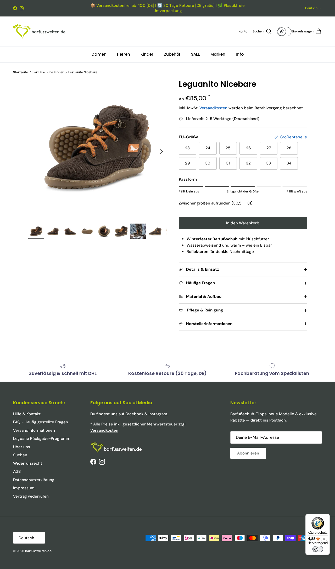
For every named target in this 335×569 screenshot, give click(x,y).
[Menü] (326, 517)
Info (240, 54)
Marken (217, 54)
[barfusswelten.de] (39, 31)
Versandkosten (213, 108)
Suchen (20, 455)
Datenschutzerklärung (33, 479)
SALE (195, 54)
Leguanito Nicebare (82, 72)
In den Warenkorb (242, 223)
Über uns (21, 446)
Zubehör (172, 54)
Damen (99, 54)
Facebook (134, 414)
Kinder (147, 54)
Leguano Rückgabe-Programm (41, 438)
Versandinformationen (34, 430)
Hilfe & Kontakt (27, 414)
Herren (123, 54)
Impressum (24, 488)
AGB (17, 471)
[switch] (317, 549)
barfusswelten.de (38, 551)
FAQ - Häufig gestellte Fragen (40, 422)
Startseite (20, 72)
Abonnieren (248, 453)
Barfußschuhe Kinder (48, 72)
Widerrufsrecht (27, 463)
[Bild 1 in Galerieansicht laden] (97, 148)
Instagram (157, 414)
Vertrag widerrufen (31, 496)
